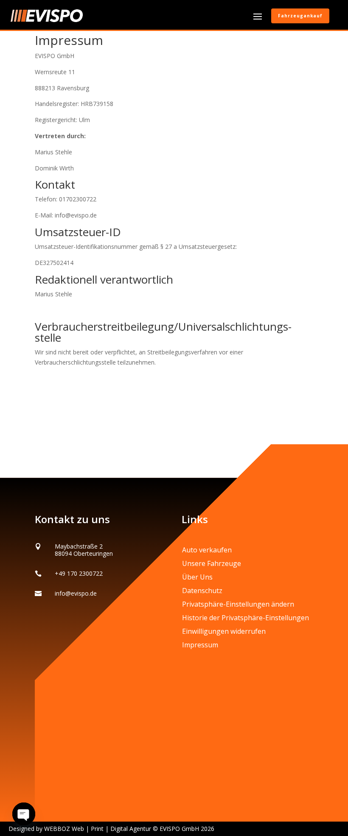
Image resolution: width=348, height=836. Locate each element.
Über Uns (197, 577)
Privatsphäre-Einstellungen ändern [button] (238, 604)
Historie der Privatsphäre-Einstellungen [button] (245, 617)
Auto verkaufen (207, 550)
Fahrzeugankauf (300, 16)
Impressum (200, 644)
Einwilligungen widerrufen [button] (224, 631)
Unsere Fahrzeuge (211, 563)
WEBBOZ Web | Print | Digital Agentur (97, 829)
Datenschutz (202, 590)
